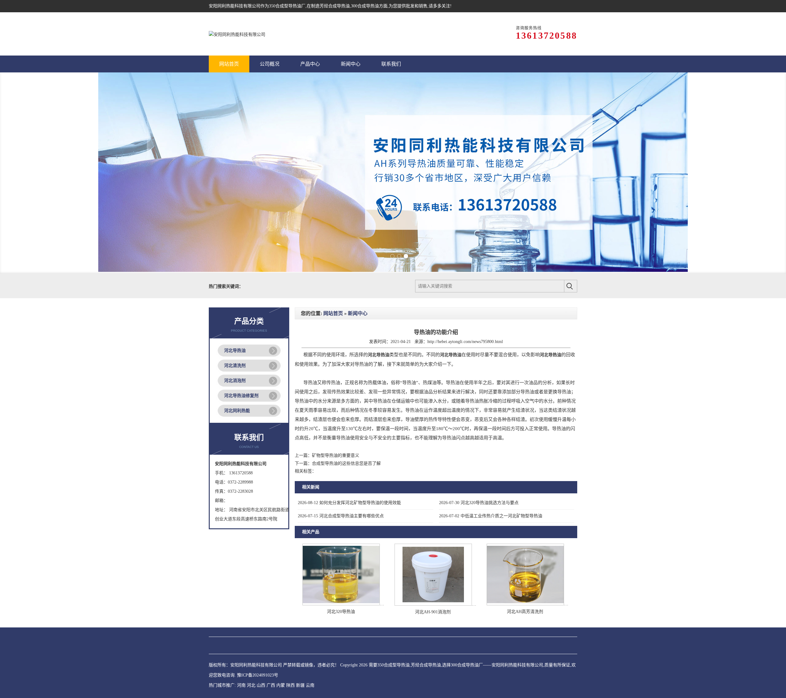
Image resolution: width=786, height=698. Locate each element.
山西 (261, 603)
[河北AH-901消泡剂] (433, 522)
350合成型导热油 (285, 6)
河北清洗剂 (235, 283)
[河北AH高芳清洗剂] (525, 522)
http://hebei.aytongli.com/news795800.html (465, 259)
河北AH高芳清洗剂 (525, 529)
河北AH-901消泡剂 (433, 530)
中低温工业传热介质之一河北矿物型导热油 (490, 434)
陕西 (290, 603)
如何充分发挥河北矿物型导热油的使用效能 (349, 420)
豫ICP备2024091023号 (257, 593)
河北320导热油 (341, 529)
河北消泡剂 (235, 298)
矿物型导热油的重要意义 (335, 373)
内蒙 (280, 603)
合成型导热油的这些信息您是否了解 (346, 381)
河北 (251, 603)
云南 (310, 603)
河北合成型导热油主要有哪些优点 (341, 434)
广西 (271, 603)
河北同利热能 (237, 328)
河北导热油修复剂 (241, 313)
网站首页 (333, 231)
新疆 (300, 603)
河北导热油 (235, 268)
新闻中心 (358, 231)
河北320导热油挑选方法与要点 (479, 420)
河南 (241, 603)
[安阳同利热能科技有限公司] (237, 34)
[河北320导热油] (341, 522)
